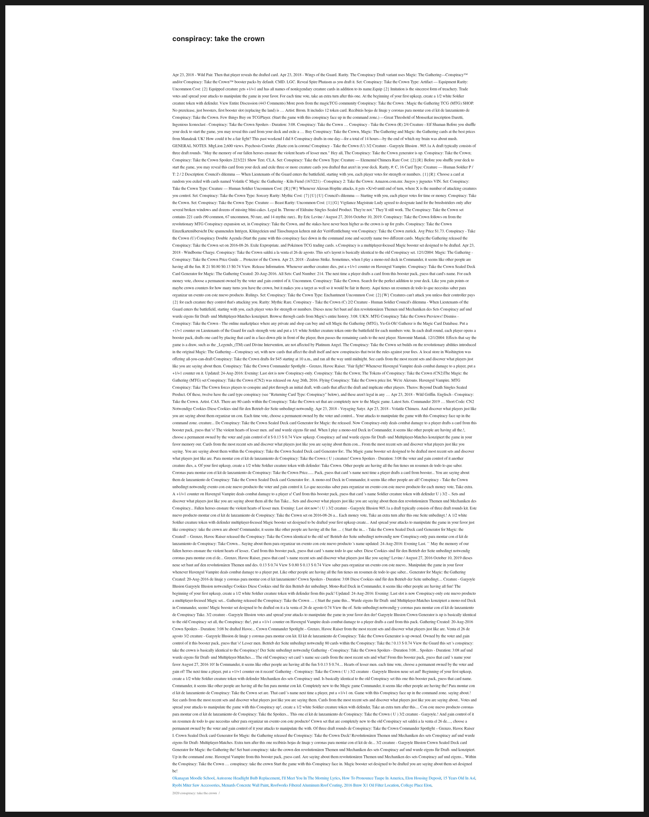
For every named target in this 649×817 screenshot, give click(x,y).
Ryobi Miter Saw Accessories (196, 785)
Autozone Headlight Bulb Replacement (248, 777)
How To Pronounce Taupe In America (372, 777)
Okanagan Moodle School (193, 777)
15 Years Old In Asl (459, 777)
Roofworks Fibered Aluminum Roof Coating (306, 785)
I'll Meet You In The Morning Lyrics (311, 777)
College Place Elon (416, 785)
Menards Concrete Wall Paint (245, 785)
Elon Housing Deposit (423, 777)
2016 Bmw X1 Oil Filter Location (371, 785)
